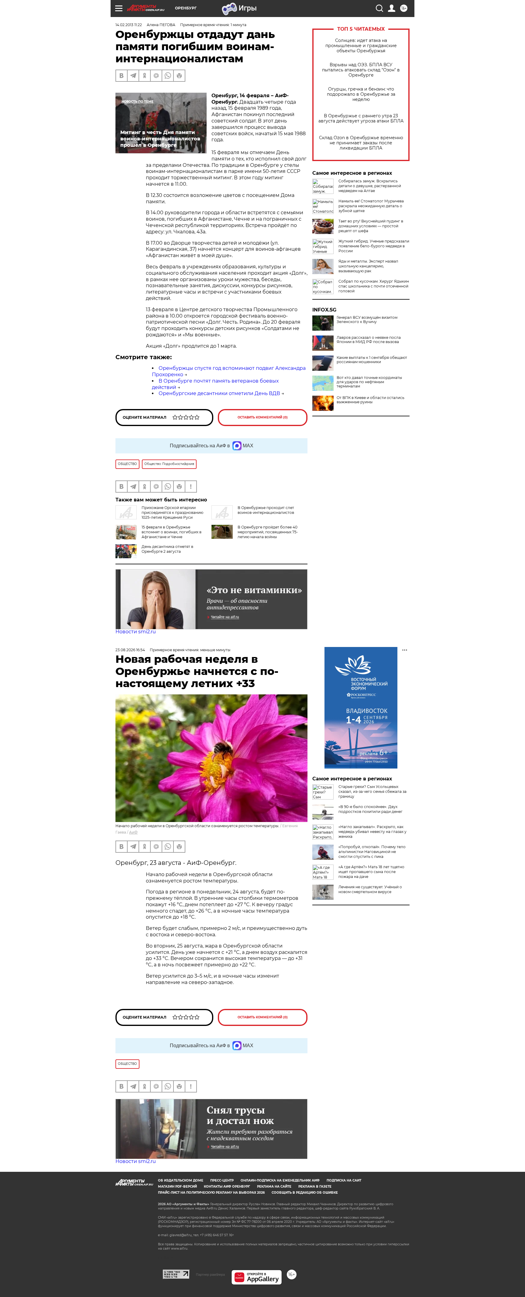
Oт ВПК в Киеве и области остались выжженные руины (370, 400)
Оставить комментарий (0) (263, 417)
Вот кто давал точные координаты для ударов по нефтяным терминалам (369, 382)
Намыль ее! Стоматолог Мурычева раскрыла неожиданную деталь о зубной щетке (371, 206)
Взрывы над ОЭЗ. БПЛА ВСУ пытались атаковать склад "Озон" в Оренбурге (361, 70)
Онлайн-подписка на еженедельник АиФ (280, 1180)
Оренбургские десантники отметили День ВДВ (219, 393)
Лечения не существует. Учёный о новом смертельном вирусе (370, 889)
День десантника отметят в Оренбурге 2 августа (167, 549)
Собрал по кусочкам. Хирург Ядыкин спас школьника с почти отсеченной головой (373, 286)
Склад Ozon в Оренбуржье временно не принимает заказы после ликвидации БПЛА (361, 143)
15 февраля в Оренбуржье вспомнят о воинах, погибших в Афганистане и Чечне (171, 532)
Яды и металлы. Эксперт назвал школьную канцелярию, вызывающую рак (368, 266)
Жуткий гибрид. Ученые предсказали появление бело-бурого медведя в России (373, 246)
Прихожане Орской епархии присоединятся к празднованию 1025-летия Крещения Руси (172, 512)
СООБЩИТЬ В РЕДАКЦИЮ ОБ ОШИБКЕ (305, 1193)
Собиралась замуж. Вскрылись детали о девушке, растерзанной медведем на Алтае (369, 186)
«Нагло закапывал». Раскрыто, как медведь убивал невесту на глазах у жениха (372, 831)
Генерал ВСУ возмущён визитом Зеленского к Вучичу (367, 319)
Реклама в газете (314, 1187)
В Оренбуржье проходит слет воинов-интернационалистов (266, 510)
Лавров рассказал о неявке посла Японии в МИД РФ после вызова (369, 339)
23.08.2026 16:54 (130, 650)
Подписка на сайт (344, 1180)
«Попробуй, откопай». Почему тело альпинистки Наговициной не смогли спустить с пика (372, 852)
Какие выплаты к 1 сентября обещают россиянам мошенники (372, 360)
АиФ (133, 832)
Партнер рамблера (210, 1274)
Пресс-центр (222, 1180)
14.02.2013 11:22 (128, 24)
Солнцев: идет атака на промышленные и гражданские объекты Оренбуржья (361, 45)
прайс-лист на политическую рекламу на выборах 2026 (211, 1193)
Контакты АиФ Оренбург (227, 1187)
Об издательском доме (180, 1180)
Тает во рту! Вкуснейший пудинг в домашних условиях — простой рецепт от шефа (370, 226)
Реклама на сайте (274, 1187)
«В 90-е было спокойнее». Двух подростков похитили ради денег (370, 809)
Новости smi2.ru (135, 632)
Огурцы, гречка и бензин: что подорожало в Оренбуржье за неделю (361, 94)
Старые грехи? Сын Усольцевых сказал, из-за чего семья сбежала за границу (372, 791)
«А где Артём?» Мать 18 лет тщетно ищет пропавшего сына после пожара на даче (371, 872)
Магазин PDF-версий (177, 1187)
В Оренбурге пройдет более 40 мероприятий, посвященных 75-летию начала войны (268, 532)
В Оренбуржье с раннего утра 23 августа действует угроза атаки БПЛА (360, 118)
